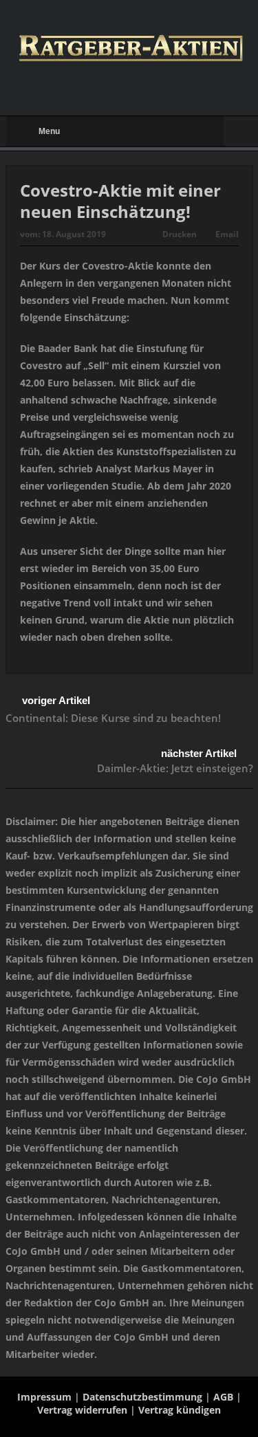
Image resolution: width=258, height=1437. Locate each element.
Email (227, 234)
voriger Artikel (56, 700)
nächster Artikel (199, 753)
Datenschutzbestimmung (142, 1396)
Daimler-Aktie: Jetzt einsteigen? (175, 768)
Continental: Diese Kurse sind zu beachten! (113, 718)
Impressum (44, 1396)
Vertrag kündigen (179, 1409)
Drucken (179, 234)
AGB (223, 1396)
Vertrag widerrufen (82, 1409)
